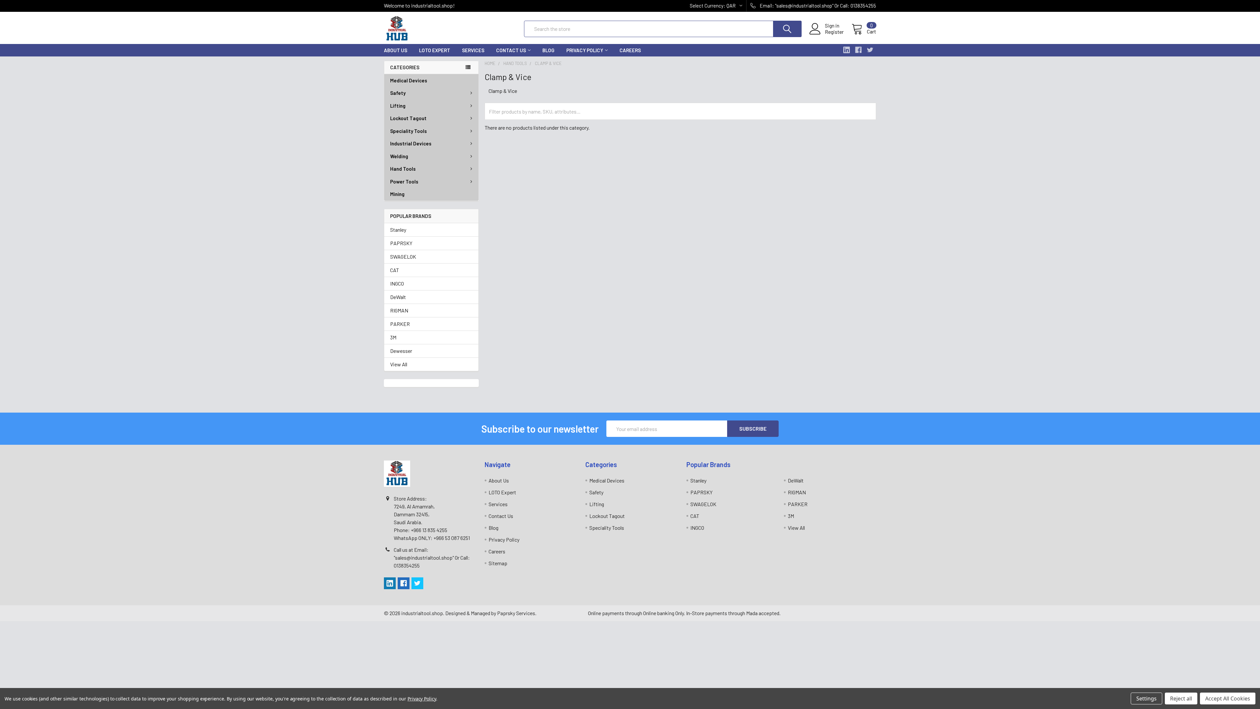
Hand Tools (403, 169)
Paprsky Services (516, 613)
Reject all (1181, 698)
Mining (397, 194)
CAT (394, 270)
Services (473, 50)
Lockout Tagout (408, 118)
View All (398, 364)
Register (834, 32)
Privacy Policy (584, 50)
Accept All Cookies (1227, 698)
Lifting (398, 106)
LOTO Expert (434, 50)
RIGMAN (399, 310)
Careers (630, 50)
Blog (548, 50)
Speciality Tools (408, 131)
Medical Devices (408, 80)
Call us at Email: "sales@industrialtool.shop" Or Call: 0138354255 (432, 558)
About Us (395, 50)
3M (393, 337)
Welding (399, 156)
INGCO (397, 283)
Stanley (398, 229)
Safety (398, 93)
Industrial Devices (410, 143)
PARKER (400, 324)
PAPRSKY (401, 243)
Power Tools (404, 181)
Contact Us (511, 50)
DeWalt (398, 297)
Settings (1146, 698)
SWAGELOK (403, 256)
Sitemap (498, 563)
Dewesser (401, 351)
